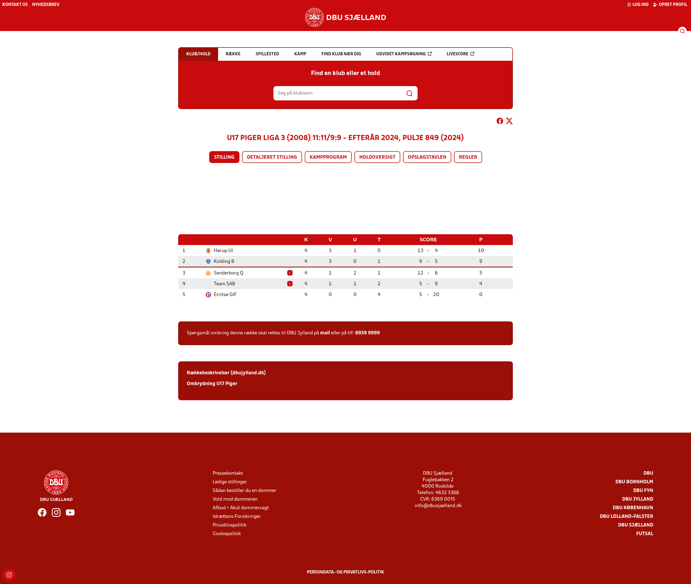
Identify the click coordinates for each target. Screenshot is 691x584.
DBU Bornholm (634, 482)
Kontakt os (15, 5)
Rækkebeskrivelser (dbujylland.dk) (226, 373)
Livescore (457, 54)
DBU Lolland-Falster (626, 516)
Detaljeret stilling (272, 157)
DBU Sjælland (635, 525)
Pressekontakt (228, 473)
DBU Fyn (643, 490)
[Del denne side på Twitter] (509, 122)
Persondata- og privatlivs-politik (345, 572)
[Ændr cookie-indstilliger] (9, 574)
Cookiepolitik (227, 534)
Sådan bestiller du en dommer (244, 490)
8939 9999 (367, 333)
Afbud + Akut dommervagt (241, 508)
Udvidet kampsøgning (401, 54)
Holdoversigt (377, 157)
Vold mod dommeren (235, 499)
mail (325, 333)
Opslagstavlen (427, 157)
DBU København (633, 508)
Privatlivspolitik (229, 525)
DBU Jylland (637, 499)
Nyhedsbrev (45, 5)
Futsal (644, 534)
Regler (468, 157)
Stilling (224, 157)
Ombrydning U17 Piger (212, 384)
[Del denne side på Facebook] (500, 122)
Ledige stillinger (230, 482)
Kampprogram (328, 157)
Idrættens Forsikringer (237, 516)
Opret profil (673, 5)
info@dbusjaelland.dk (438, 506)
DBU (648, 473)
